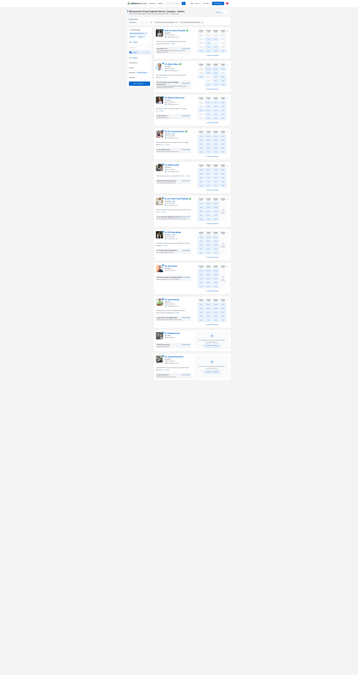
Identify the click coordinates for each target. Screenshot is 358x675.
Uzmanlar (153, 3)
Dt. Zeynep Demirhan (174, 357)
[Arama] (184, 3)
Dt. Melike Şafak (172, 165)
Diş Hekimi (168, 33)
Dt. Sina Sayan (171, 266)
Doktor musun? (218, 3)
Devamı (173, 43)
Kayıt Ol (197, 3)
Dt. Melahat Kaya (172, 333)
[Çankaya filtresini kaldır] (144, 36)
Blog (192, 3)
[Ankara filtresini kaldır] (134, 36)
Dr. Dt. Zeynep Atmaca (174, 131)
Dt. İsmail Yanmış (172, 299)
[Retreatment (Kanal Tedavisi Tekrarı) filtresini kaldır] (146, 33)
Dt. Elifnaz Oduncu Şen (175, 98)
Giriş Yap (205, 3)
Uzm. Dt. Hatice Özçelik (175, 30)
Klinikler (160, 3)
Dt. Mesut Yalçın (171, 64)
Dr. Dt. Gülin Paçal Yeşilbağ (176, 198)
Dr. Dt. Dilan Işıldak (173, 232)
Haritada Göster (186, 48)
